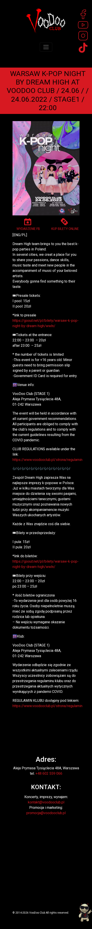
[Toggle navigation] (46, 47)
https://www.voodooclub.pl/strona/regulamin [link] (47, 460)
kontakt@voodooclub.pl (46, 802)
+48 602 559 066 (49, 773)
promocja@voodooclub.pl (46, 813)
